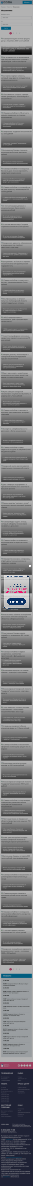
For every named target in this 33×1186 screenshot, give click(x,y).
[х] (16, 593)
